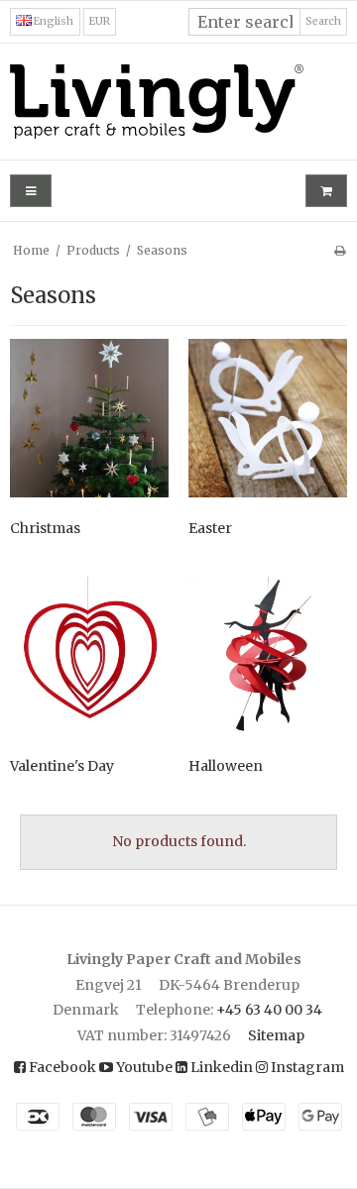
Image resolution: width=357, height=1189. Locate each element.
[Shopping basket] (326, 190)
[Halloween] (267, 656)
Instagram (306, 1067)
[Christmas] (89, 418)
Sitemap (276, 1035)
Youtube (143, 1067)
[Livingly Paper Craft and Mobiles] (178, 101)
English (52, 21)
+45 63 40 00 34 (269, 1010)
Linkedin (220, 1067)
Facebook (61, 1067)
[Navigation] (31, 190)
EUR (99, 21)
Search (323, 21)
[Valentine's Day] (89, 656)
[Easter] (267, 418)
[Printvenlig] (339, 250)
